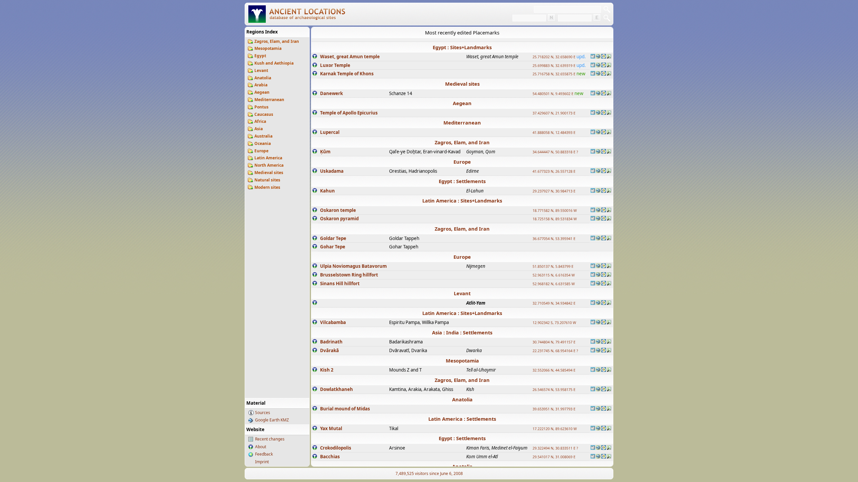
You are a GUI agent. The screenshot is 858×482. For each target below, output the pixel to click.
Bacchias (330, 457)
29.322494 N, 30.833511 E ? (555, 448)
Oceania (262, 143)
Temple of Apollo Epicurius (349, 113)
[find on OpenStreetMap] (609, 57)
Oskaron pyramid (339, 219)
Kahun (327, 191)
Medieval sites (268, 172)
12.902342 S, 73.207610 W (554, 322)
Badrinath (331, 342)
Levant (261, 70)
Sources (262, 412)
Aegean (261, 92)
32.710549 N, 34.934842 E (554, 303)
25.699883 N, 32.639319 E (554, 65)
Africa (260, 121)
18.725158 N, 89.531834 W (555, 219)
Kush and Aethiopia (274, 63)
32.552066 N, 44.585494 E (554, 370)
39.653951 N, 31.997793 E (554, 409)
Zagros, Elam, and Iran (276, 41)
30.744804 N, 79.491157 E (554, 342)
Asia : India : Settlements (462, 332)
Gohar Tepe (332, 247)
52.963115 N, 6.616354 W (554, 275)
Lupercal (330, 132)
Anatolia (262, 78)
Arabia (260, 85)
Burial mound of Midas (345, 409)
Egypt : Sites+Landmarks (462, 47)
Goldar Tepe (333, 238)
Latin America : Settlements (462, 418)
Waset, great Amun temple (350, 57)
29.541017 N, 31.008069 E (554, 457)
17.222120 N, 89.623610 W (555, 428)
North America (269, 165)
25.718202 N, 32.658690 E (554, 57)
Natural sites (267, 180)
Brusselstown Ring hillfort (349, 275)
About (260, 447)
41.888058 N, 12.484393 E (554, 132)
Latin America (268, 158)
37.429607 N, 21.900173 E (554, 113)
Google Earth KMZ (272, 420)
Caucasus (263, 114)
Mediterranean (269, 99)
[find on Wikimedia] (593, 57)
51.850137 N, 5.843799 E (553, 266)
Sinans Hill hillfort (340, 283)
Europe (261, 151)
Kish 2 (326, 370)
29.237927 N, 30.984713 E (554, 191)
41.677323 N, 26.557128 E (554, 171)
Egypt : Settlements (462, 181)
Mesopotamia (268, 48)
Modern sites (267, 187)
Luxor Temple (335, 65)
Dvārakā (329, 350)
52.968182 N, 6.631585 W (554, 284)
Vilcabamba (333, 322)
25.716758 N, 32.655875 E (554, 74)
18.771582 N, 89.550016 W (555, 210)
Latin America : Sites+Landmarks (462, 200)
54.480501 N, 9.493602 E (553, 93)
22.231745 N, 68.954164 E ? (555, 350)
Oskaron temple (338, 210)
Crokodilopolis (335, 448)
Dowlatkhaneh (336, 389)
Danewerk (331, 93)
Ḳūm (325, 152)
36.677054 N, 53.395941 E (554, 238)
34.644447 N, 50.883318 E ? (555, 152)
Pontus (261, 107)
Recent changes (270, 439)
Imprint (262, 462)
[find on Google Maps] (598, 57)
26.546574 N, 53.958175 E (554, 389)
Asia (258, 129)
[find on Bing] (603, 57)
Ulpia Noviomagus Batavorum (353, 266)
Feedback (264, 454)
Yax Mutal (331, 428)
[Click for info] (314, 57)
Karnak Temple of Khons (347, 74)
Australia (263, 136)
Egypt (260, 56)
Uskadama (332, 171)
